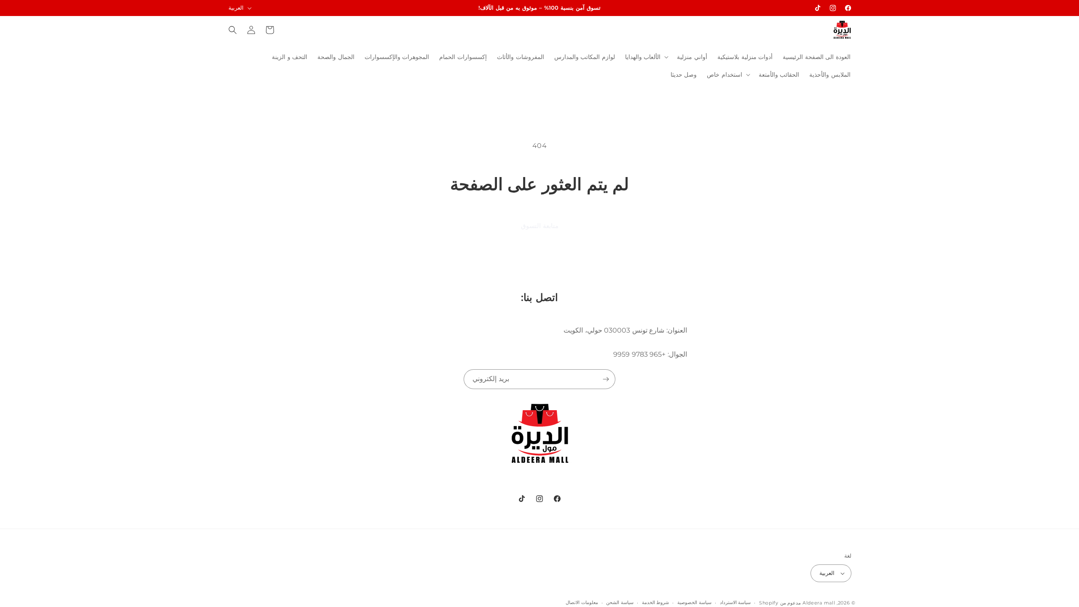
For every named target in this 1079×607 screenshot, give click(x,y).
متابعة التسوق (539, 226)
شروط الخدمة (655, 602)
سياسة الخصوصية (694, 602)
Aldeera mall (819, 603)
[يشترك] (605, 379)
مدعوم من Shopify (780, 603)
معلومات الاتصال (582, 602)
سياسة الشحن (619, 602)
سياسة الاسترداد (735, 602)
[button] (646, 57)
